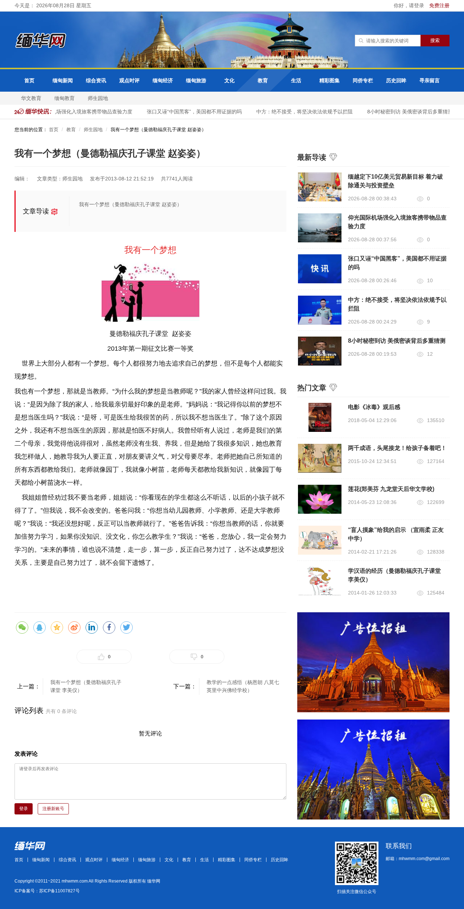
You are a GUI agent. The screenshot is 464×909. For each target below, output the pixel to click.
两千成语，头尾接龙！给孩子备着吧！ (397, 448)
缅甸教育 (64, 98)
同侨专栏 (363, 80)
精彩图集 (329, 80)
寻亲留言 (429, 80)
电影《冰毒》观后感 (374, 407)
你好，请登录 (410, 5)
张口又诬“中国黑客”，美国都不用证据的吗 (188, 111)
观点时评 (129, 80)
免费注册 (439, 5)
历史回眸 (396, 80)
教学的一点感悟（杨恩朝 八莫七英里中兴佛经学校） (243, 686)
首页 (29, 80)
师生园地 (98, 98)
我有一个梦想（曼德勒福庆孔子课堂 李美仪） (85, 686)
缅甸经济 (163, 80)
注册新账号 (53, 808)
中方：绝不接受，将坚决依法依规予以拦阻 (298, 111)
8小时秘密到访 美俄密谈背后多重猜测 (404, 111)
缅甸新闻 (63, 80)
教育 (263, 80)
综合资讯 (96, 80)
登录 (23, 808)
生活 (296, 80)
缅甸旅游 (196, 80)
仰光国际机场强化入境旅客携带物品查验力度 (76, 111)
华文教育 (31, 98)
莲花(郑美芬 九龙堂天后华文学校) (391, 489)
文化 (229, 80)
